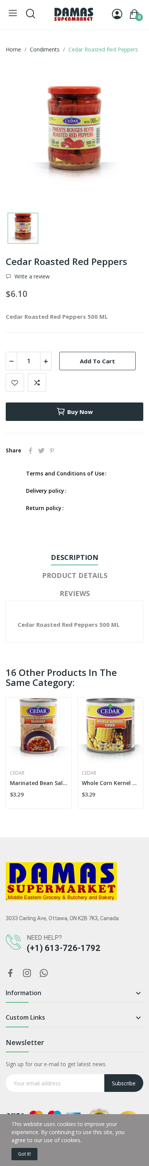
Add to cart (97, 361)
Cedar (17, 773)
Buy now (80, 412)
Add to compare (37, 382)
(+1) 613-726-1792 (63, 948)
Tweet (41, 450)
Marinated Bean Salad (39, 783)
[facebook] (10, 973)
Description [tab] (74, 557)
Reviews (75, 593)
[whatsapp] (44, 973)
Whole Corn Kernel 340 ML (110, 783)
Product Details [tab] (74, 575)
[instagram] (27, 973)
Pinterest (52, 450)
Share (30, 450)
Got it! (24, 1154)
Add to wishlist (15, 382)
